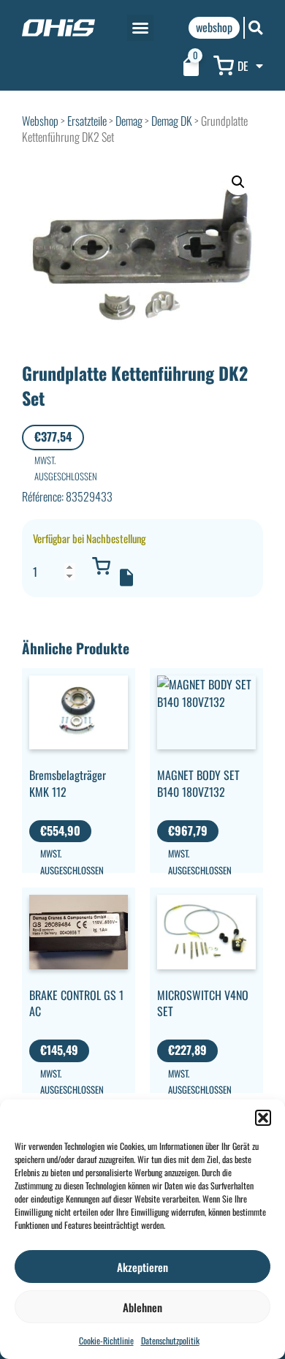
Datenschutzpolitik (170, 1340)
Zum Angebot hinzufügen (126, 577)
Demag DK (171, 120)
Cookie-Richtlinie (106, 1340)
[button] (263, 1117)
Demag (128, 120)
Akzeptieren (142, 1267)
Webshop (40, 120)
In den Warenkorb (101, 566)
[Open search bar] (255, 27)
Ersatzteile (87, 120)
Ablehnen (142, 1307)
